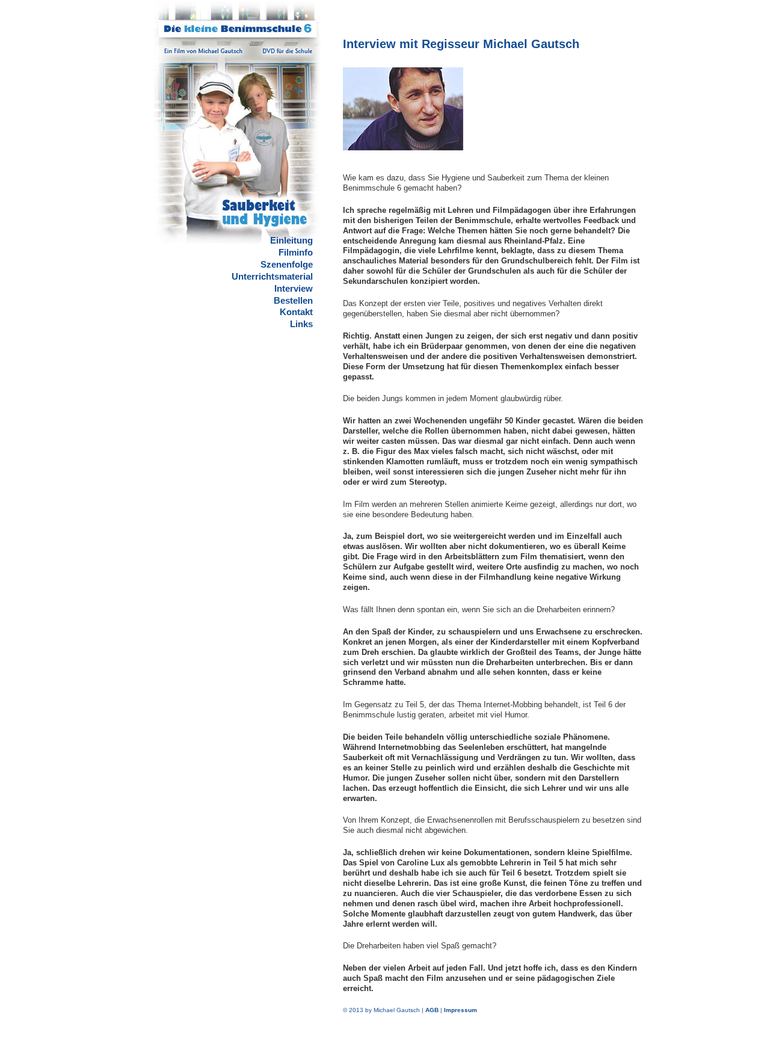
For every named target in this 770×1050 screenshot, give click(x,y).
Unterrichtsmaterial (272, 276)
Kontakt (296, 312)
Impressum (460, 1010)
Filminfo (296, 252)
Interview (293, 288)
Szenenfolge (286, 264)
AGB (432, 1010)
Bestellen (293, 300)
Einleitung (291, 240)
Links (301, 324)
